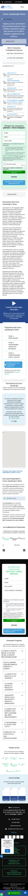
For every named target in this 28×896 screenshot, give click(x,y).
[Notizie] (22, 758)
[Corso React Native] (22, 788)
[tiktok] (21, 837)
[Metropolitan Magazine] (14, 763)
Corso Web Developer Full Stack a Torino (14, 799)
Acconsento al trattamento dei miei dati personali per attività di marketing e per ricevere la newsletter (15, 153)
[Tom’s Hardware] (22, 764)
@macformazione (15, 825)
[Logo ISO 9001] (6, 537)
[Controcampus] (10, 770)
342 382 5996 (18, 2)
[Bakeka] (6, 763)
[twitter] (10, 837)
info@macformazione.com (15, 829)
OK (7, 850)
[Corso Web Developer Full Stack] (14, 788)
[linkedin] (17, 837)
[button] (14, 41)
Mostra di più (15, 418)
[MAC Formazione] (14, 807)
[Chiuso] (13, 839)
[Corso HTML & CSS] (6, 788)
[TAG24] (18, 771)
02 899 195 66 (8, 2)
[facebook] (6, 837)
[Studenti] (14, 758)
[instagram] (14, 837)
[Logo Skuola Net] (6, 758)
